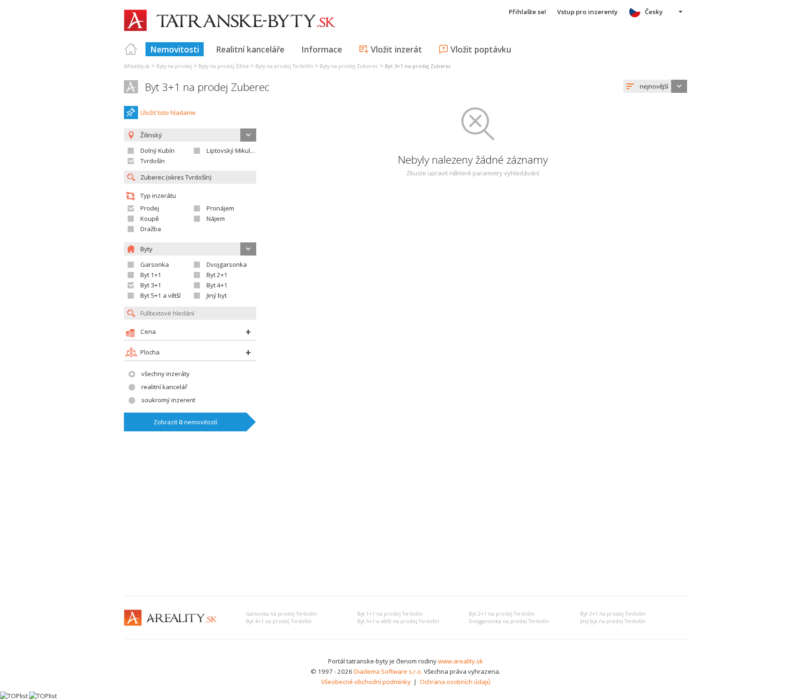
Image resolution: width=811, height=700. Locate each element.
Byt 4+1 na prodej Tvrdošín (279, 621)
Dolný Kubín (157, 150)
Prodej (149, 208)
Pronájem (220, 208)
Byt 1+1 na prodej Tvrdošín (390, 613)
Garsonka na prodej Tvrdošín (281, 613)
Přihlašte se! (527, 12)
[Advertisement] (405, 518)
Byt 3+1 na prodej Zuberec (207, 87)
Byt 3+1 (150, 285)
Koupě (149, 218)
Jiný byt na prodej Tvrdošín (612, 621)
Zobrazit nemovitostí (185, 422)
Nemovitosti (174, 49)
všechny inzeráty (165, 373)
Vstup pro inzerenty (587, 12)
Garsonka (154, 264)
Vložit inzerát (396, 49)
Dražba (150, 229)
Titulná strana (131, 49)
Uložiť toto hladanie (168, 112)
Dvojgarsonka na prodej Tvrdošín (509, 621)
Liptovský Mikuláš (232, 150)
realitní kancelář (164, 387)
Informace (321, 49)
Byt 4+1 (217, 285)
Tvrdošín (152, 161)
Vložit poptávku (481, 49)
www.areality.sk (460, 661)
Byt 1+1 (150, 275)
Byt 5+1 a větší (160, 295)
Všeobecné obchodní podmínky (366, 681)
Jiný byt (217, 295)
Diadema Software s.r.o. (388, 671)
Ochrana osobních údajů (455, 681)
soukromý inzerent (168, 400)
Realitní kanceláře (250, 49)
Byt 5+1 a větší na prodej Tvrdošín (398, 621)
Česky (654, 12)
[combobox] (655, 86)
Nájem (216, 218)
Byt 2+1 (217, 275)
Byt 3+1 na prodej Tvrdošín (613, 613)
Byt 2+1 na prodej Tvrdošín (502, 613)
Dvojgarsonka (227, 264)
